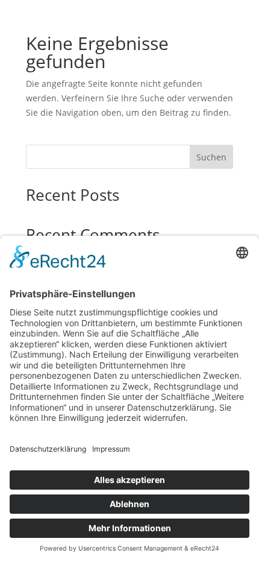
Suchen (211, 157)
